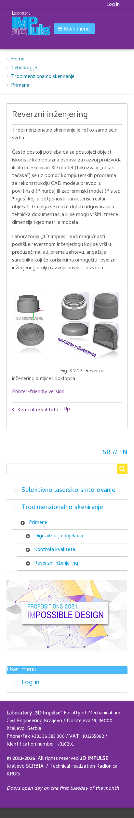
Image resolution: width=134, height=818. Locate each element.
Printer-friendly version (38, 392)
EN (123, 453)
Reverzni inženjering (56, 563)
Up (67, 409)
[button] (74, 28)
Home (17, 59)
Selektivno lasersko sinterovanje (68, 490)
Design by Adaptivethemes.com (103, 813)
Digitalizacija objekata (58, 536)
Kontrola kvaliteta (37, 410)
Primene (20, 86)
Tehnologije (24, 68)
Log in (113, 5)
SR (107, 453)
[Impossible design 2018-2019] (67, 616)
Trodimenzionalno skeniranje (42, 77)
